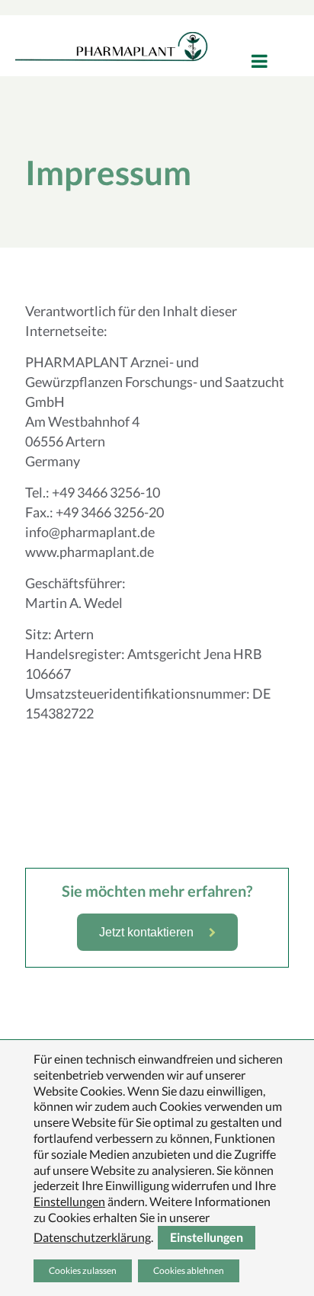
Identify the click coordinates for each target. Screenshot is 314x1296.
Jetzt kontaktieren (146, 932)
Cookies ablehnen (188, 1270)
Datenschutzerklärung (92, 1236)
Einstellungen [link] (69, 1201)
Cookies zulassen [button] (83, 1270)
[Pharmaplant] (111, 46)
